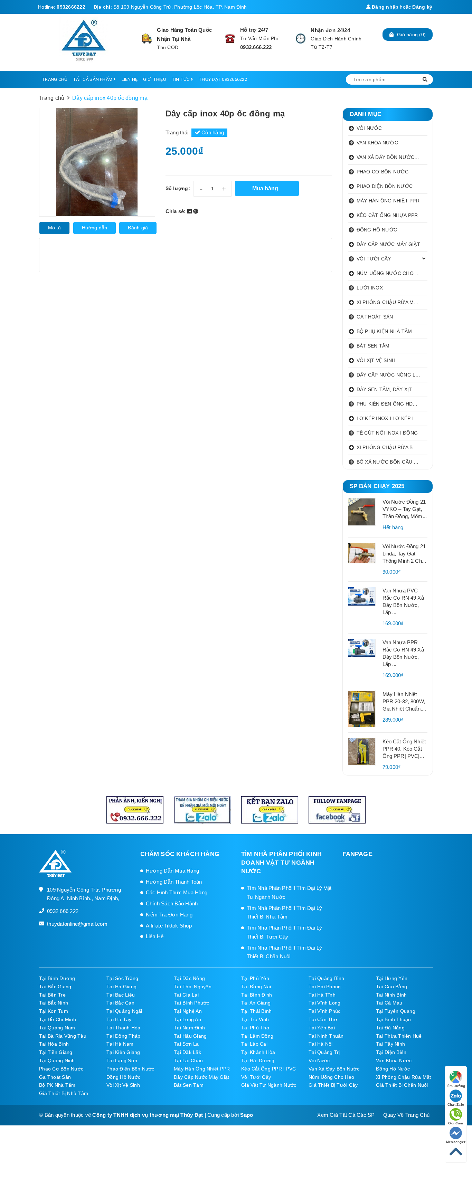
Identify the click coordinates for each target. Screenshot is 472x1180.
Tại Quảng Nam (57, 1027)
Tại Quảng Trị (324, 1052)
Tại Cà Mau (389, 1003)
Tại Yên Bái (322, 1027)
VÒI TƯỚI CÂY (374, 258)
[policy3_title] (301, 39)
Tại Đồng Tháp (123, 1036)
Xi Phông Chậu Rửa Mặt (403, 1077)
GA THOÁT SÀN (375, 317)
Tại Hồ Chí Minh (57, 1019)
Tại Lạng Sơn (121, 1060)
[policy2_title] (230, 39)
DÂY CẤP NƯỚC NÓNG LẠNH (391, 375)
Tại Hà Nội (321, 1044)
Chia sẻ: (176, 211)
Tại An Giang (256, 1003)
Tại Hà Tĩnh (322, 995)
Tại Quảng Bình (326, 978)
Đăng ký (422, 7)
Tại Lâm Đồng (257, 1036)
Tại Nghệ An (188, 1011)
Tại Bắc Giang (55, 986)
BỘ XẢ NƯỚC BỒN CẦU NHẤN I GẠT (392, 462)
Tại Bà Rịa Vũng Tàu (62, 1036)
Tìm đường (455, 1086)
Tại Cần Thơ (323, 1019)
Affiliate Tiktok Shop (169, 926)
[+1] (195, 211)
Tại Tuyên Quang (395, 1011)
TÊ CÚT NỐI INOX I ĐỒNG (387, 433)
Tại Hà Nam (120, 1044)
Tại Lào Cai (254, 1044)
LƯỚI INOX (370, 288)
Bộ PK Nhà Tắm (57, 1085)
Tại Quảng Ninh (57, 1060)
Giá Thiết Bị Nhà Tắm (63, 1093)
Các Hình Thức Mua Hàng (177, 892)
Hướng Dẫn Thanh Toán (174, 882)
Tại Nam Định (189, 1027)
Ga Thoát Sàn (55, 1077)
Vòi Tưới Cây (256, 1077)
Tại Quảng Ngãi (124, 1011)
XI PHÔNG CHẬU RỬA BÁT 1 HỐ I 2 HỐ (392, 447)
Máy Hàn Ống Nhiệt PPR (202, 1069)
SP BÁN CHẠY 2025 (377, 486)
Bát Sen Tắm (189, 1085)
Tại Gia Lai (186, 995)
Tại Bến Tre (52, 995)
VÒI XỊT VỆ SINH (376, 360)
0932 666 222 (62, 911)
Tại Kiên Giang (123, 1052)
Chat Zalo (455, 1104)
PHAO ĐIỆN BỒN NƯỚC (385, 186)
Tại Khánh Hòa (258, 1052)
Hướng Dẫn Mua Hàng (172, 871)
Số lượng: (178, 188)
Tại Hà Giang (121, 986)
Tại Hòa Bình (54, 1044)
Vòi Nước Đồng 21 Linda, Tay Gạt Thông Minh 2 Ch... (404, 553)
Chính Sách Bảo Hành (172, 903)
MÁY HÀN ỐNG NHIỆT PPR (388, 200)
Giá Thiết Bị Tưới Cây (333, 1085)
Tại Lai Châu (188, 1060)
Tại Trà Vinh (255, 1019)
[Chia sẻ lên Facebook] (190, 211)
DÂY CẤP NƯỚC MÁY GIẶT (388, 244)
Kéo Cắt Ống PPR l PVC (268, 1069)
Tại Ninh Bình (391, 995)
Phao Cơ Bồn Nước (61, 1069)
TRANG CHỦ (54, 79)
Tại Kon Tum (53, 1011)
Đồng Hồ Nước (393, 1069)
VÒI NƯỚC (369, 128)
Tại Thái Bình (256, 1011)
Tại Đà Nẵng (390, 1027)
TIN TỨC (181, 79)
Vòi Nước (319, 1060)
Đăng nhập (384, 7)
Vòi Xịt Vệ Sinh (123, 1085)
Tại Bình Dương (57, 978)
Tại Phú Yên (255, 978)
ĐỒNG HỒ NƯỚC (377, 229)
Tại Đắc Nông (189, 978)
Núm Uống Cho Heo (331, 1077)
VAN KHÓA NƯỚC (377, 142)
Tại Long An (187, 1019)
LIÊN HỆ (130, 79)
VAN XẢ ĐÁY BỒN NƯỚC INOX (392, 157)
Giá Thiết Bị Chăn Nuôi (402, 1085)
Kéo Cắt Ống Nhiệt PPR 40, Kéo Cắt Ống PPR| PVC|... (404, 749)
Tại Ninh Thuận (326, 1036)
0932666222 (71, 7)
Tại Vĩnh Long (324, 1003)
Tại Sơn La (186, 1044)
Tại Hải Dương (257, 1060)
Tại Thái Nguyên (192, 986)
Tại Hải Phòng (325, 986)
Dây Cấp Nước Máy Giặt (201, 1077)
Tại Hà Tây (119, 1019)
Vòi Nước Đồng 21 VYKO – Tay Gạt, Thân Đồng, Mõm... (405, 509)
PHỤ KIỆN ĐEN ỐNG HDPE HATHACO (392, 404)
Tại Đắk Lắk (187, 1052)
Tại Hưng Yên (391, 978)
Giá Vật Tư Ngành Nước (268, 1085)
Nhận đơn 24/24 (330, 30)
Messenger (455, 1142)
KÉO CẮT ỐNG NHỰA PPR (387, 215)
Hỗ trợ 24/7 (254, 30)
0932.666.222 (256, 47)
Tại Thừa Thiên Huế (399, 1036)
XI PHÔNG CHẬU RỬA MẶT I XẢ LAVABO (392, 302)
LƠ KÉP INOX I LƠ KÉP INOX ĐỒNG (392, 418)
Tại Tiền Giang (56, 1052)
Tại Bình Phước (191, 1003)
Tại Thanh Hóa (123, 1027)
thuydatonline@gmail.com (77, 924)
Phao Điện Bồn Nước (130, 1069)
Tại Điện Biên (391, 1052)
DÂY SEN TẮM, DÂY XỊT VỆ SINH (392, 389)
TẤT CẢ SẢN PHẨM (93, 79)
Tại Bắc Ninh (53, 1003)
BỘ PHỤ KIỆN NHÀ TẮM (384, 331)
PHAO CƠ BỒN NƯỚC (383, 171)
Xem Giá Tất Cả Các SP (346, 1115)
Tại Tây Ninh (390, 1044)
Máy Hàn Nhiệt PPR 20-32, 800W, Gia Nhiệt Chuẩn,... (404, 701)
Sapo (246, 1115)
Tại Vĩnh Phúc (324, 1011)
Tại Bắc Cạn (120, 1003)
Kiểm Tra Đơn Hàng (169, 914)
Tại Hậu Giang (190, 1036)
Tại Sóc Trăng (122, 978)
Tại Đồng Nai (256, 986)
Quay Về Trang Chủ (406, 1115)
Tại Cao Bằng (391, 986)
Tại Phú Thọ (255, 1027)
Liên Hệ (155, 936)
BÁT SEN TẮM (373, 346)
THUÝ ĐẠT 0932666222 (223, 79)
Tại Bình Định (256, 995)
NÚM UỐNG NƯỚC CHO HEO (391, 273)
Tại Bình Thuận (393, 1019)
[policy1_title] (147, 39)
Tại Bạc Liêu (120, 995)
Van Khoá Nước (394, 1060)
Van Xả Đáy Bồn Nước (334, 1069)
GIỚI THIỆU (154, 79)
